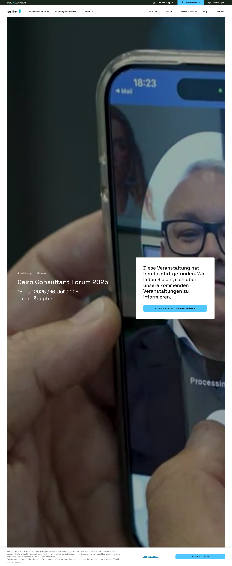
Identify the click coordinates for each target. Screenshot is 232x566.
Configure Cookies (150, 557)
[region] (116, 556)
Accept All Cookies (200, 557)
